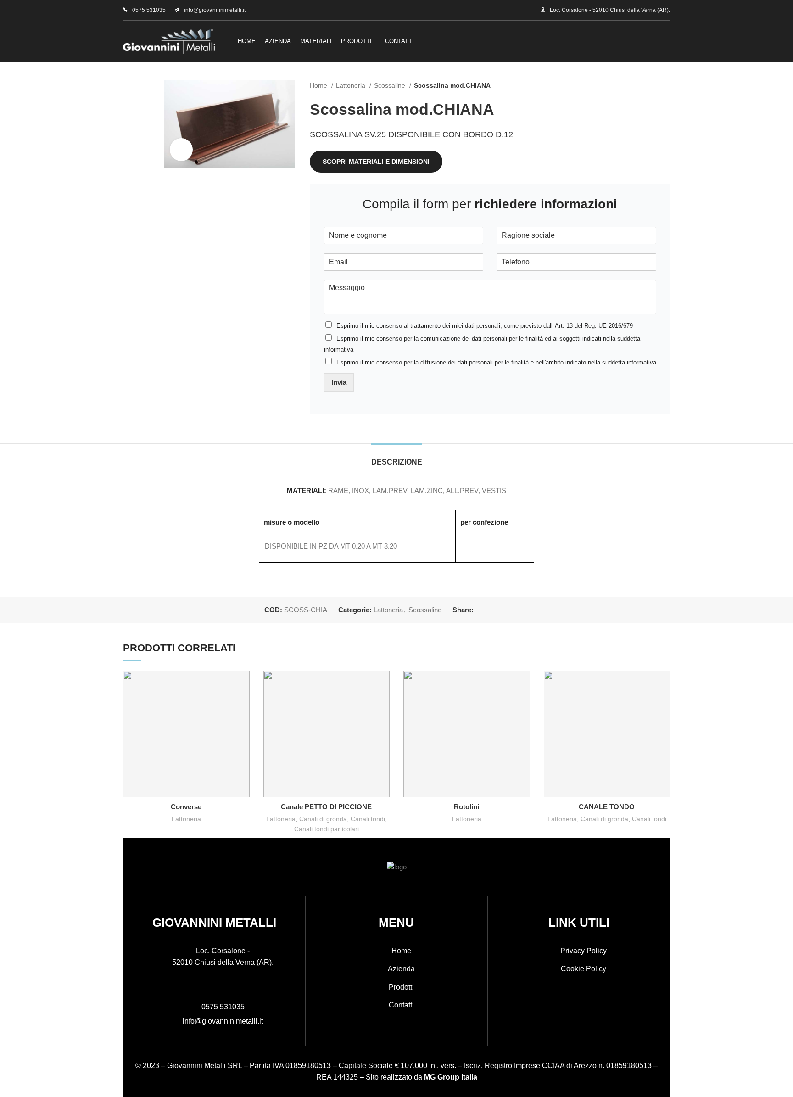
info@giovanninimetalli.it (215, 10)
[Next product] (665, 85)
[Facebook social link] (481, 610)
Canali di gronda (323, 819)
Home (319, 85)
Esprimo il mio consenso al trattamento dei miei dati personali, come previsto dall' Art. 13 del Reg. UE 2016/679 (484, 325)
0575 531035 (149, 10)
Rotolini (466, 807)
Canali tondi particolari (326, 829)
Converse (186, 807)
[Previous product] (647, 85)
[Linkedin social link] (513, 610)
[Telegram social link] (523, 610)
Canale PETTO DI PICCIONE (326, 807)
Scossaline (390, 85)
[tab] (396, 457)
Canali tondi (368, 819)
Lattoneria (351, 85)
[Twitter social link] (491, 610)
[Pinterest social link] (502, 610)
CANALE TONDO (607, 807)
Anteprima (242, 685)
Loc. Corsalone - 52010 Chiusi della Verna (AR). (610, 10)
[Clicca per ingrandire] (181, 149)
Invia (338, 382)
